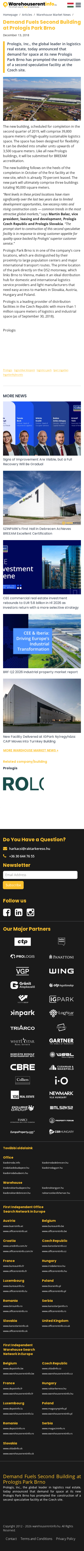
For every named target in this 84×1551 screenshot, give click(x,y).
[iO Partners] (61, 1080)
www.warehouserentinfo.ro (18, 1433)
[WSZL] (61, 1054)
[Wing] (61, 970)
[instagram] (31, 910)
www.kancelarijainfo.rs (55, 1306)
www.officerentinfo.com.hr (18, 1251)
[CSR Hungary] (61, 1131)
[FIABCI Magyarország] (22, 1120)
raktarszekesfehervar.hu (56, 1193)
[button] (77, 5)
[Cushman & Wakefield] (61, 1067)
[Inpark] (22, 1013)
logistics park (44, 370)
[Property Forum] (61, 1120)
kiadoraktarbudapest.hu (16, 1187)
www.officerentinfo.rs (54, 1311)
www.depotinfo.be (13, 1368)
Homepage (10, 15)
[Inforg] (61, 1027)
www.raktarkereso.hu (54, 1388)
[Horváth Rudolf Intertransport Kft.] (22, 1055)
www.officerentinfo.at (15, 1231)
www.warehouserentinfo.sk (18, 1453)
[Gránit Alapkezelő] (22, 985)
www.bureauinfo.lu (13, 1286)
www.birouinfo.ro (12, 1306)
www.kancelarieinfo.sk (15, 1326)
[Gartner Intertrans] (61, 1041)
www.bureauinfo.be (53, 1226)
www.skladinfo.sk (12, 1448)
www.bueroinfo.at (13, 1226)
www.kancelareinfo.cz (54, 1246)
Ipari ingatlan (60, 370)
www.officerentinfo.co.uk (56, 1326)
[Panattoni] (61, 955)
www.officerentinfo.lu (15, 1291)
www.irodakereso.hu (53, 1266)
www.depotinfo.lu (13, 1408)
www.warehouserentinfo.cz (57, 1373)
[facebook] (9, 910)
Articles (27, 15)
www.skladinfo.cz (51, 1368)
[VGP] (22, 970)
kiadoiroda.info (11, 1162)
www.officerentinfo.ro (15, 1311)
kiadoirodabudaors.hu (15, 1173)
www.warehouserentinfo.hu (57, 1393)
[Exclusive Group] (22, 1108)
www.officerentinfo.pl (54, 1291)
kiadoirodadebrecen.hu (55, 1162)
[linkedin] (21, 910)
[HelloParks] (61, 941)
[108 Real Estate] (22, 1095)
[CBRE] (22, 1067)
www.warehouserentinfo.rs (57, 1433)
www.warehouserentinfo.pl (57, 1413)
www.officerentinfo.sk (15, 1331)
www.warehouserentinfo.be (18, 1373)
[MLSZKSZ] (61, 1108)
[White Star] (22, 1042)
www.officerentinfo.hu (54, 1271)
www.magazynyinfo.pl (54, 1408)
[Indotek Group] (22, 999)
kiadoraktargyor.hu (53, 1187)
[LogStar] (61, 1013)
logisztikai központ (24, 370)
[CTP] (22, 941)
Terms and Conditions (36, 1538)
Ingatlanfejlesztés (13, 374)
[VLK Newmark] (61, 1095)
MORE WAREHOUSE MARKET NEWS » (30, 750)
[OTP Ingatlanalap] (61, 985)
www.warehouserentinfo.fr (18, 1393)
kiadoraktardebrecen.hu (16, 1193)
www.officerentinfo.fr (15, 1271)
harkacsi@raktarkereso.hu (29, 848)
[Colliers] (22, 1080)
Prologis (7, 370)
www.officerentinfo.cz (54, 1251)
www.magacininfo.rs (53, 1428)
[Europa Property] (22, 1132)
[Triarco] (22, 1027)
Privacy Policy (65, 1538)
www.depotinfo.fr (12, 1388)
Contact (11, 1538)
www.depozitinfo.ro (14, 1428)
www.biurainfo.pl (51, 1286)
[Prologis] (22, 955)
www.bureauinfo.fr (13, 1266)
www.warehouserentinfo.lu (18, 1413)
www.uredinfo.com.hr (15, 1246)
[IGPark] (61, 999)
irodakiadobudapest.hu (16, 1167)
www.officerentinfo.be (54, 1231)
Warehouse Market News (53, 15)
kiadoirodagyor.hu (52, 1167)
